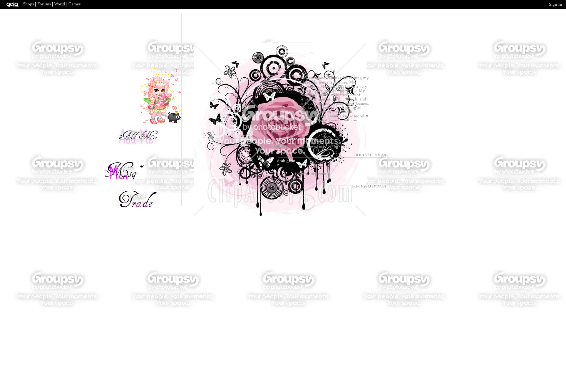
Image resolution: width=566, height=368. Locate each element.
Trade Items (143, 206)
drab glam (286, 161)
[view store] (324, 70)
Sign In (555, 4)
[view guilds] (356, 66)
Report (348, 155)
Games (74, 4)
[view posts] (324, 66)
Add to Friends (141, 142)
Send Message (127, 183)
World (59, 4)
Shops (28, 4)
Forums (44, 4)
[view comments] (302, 139)
